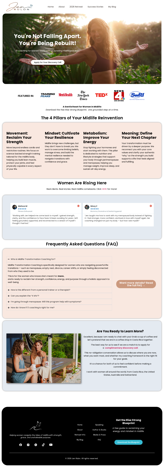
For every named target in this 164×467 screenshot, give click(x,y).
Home (51, 6)
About (62, 6)
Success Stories (95, 6)
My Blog (112, 6)
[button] (9, 214)
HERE (104, 189)
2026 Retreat (76, 6)
